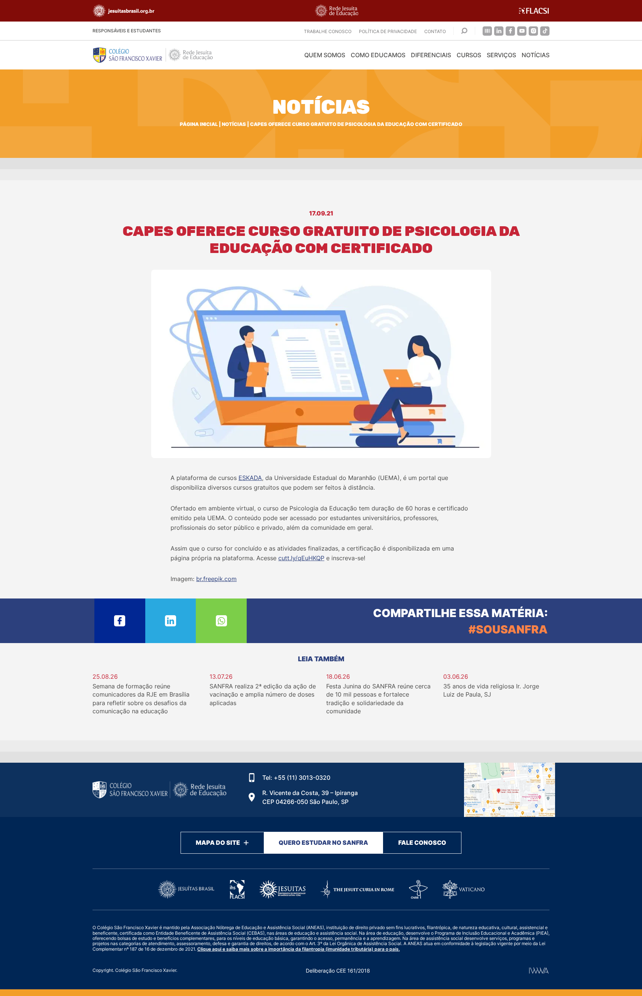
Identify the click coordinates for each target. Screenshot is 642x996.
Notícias (535, 55)
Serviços (501, 55)
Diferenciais (431, 55)
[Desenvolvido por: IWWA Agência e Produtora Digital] (538, 970)
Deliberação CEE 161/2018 (338, 970)
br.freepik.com (216, 579)
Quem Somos (324, 55)
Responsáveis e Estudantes (127, 30)
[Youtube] (521, 31)
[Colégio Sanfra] (159, 55)
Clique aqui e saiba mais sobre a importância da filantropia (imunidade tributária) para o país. (298, 949)
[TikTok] (544, 31)
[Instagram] (533, 31)
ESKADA (250, 477)
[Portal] (487, 31)
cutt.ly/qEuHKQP (301, 558)
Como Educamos (378, 55)
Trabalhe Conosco (327, 31)
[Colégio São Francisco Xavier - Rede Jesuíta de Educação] (509, 790)
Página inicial (199, 124)
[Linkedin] (498, 31)
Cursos (469, 55)
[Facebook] (510, 31)
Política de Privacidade (388, 31)
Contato (435, 31)
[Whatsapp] (221, 620)
